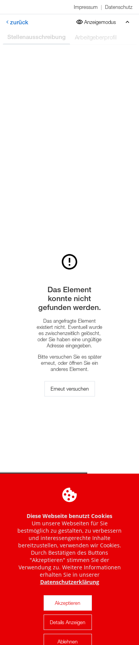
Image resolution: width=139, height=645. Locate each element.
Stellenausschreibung (36, 37)
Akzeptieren (67, 603)
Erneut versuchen (70, 389)
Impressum (86, 7)
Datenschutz (118, 7)
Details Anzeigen (67, 622)
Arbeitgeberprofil (96, 37)
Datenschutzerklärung (69, 582)
